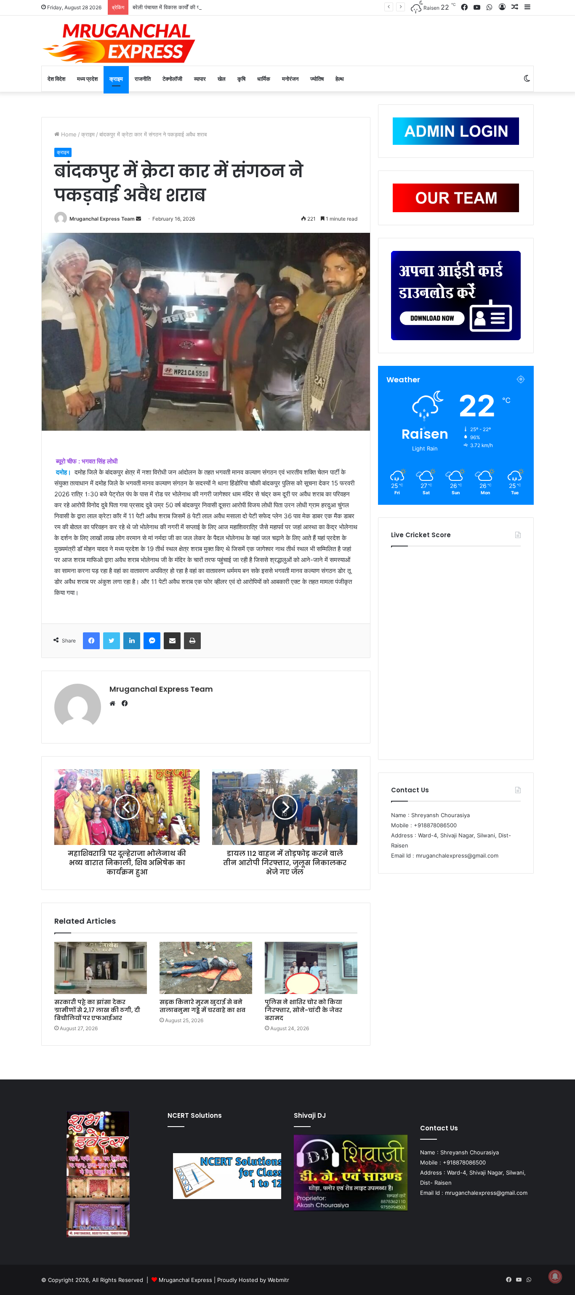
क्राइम (116, 78)
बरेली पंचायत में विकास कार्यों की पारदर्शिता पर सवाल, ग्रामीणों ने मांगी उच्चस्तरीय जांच (217, 7)
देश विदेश (56, 78)
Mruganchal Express (186, 1279)
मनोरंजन (290, 78)
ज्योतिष (317, 78)
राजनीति (143, 78)
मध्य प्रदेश (87, 78)
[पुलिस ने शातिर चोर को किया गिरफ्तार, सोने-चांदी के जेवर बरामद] (311, 968)
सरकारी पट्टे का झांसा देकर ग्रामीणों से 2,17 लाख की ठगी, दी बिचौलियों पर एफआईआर (97, 1010)
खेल (222, 78)
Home (68, 134)
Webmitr (278, 1279)
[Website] (114, 703)
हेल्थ (339, 78)
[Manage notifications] (555, 1276)
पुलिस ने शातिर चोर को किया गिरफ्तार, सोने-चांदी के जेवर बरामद (303, 1010)
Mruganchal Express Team (102, 219)
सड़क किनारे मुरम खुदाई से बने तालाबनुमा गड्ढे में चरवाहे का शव (202, 1006)
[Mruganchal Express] (119, 43)
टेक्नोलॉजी (172, 78)
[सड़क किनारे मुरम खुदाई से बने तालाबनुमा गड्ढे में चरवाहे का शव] (206, 968)
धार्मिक (263, 78)
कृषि (241, 78)
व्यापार (200, 78)
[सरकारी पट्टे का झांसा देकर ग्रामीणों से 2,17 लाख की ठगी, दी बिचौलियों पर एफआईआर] (100, 968)
